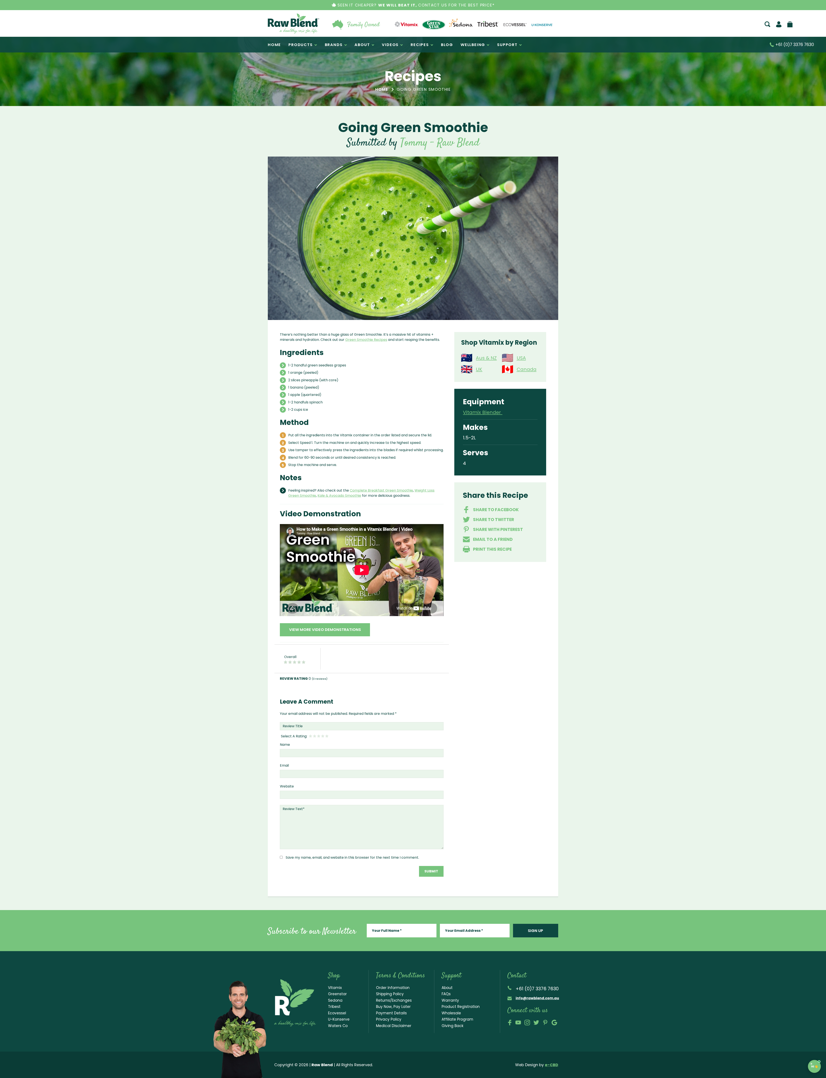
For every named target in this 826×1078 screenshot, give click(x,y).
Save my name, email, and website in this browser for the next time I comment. (352, 857)
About (447, 987)
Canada (526, 369)
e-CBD (551, 1064)
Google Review (554, 1022)
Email (284, 765)
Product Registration (461, 1006)
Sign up (535, 930)
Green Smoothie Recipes (366, 339)
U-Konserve (339, 1019)
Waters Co (338, 1025)
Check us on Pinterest (545, 1022)
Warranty (450, 1000)
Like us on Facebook (509, 1022)
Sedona (335, 1000)
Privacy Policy (388, 1019)
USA (521, 358)
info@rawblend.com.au (537, 998)
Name (285, 744)
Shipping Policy (390, 993)
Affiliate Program (457, 1019)
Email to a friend (493, 539)
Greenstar (337, 993)
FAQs (446, 993)
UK (479, 369)
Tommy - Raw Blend (439, 143)
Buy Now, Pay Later (393, 1006)
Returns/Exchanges (394, 1000)
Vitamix (335, 987)
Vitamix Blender (482, 412)
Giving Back (452, 1025)
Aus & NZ (486, 358)
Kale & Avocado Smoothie (339, 495)
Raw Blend (293, 23)
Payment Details (391, 1013)
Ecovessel (337, 1013)
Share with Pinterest (498, 529)
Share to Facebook (496, 510)
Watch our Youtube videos (518, 1022)
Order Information (393, 987)
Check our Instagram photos (527, 1022)
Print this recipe (492, 549)
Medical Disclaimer (393, 1025)
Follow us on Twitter (536, 1022)
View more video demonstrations (325, 629)
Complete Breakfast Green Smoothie (381, 490)
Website (287, 786)
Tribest (334, 1006)
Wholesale (451, 1013)
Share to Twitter (493, 520)
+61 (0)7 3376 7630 (794, 44)
